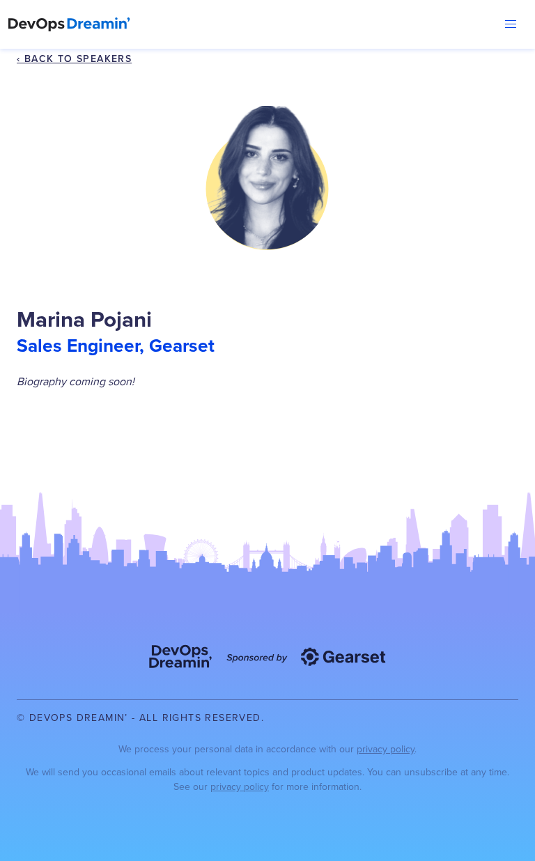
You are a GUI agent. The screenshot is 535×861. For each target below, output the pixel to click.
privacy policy (385, 749)
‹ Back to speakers (74, 58)
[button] (510, 24)
